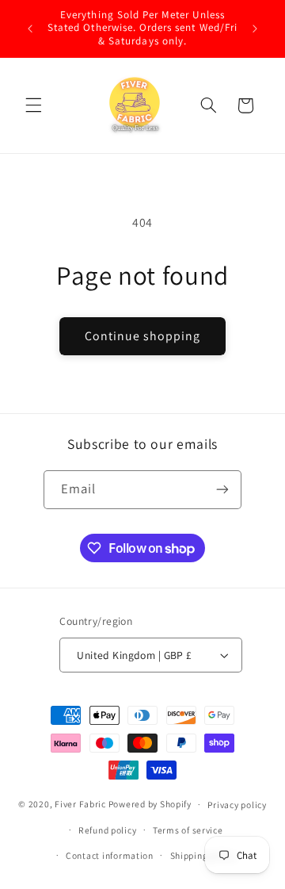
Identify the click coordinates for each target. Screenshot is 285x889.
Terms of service (188, 830)
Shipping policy (203, 855)
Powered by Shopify (150, 804)
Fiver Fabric (80, 804)
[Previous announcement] (30, 28)
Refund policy (107, 830)
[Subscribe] (222, 489)
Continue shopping (143, 336)
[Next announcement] (255, 28)
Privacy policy (236, 804)
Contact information (110, 855)
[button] (33, 105)
